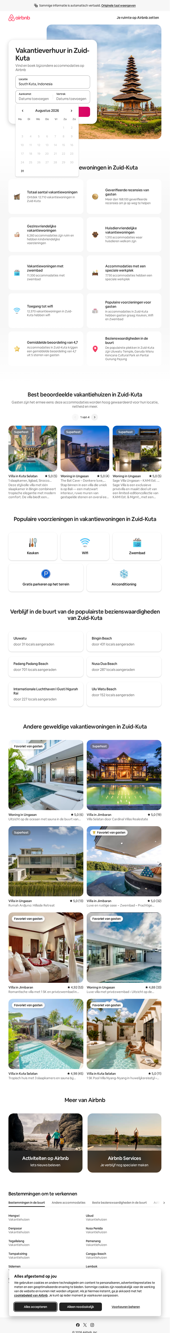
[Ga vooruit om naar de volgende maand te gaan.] (71, 110)
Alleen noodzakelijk (80, 1307)
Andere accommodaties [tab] (68, 1202)
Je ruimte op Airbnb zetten (138, 17)
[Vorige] (75, 417)
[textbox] (34, 98)
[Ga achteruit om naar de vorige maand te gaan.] (23, 110)
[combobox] (53, 83)
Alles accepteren (35, 1307)
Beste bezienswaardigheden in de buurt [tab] (119, 1202)
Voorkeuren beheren (126, 1307)
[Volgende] (94, 417)
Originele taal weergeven (118, 5)
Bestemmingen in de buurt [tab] (26, 1202)
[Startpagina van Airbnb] (19, 17)
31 (22, 171)
